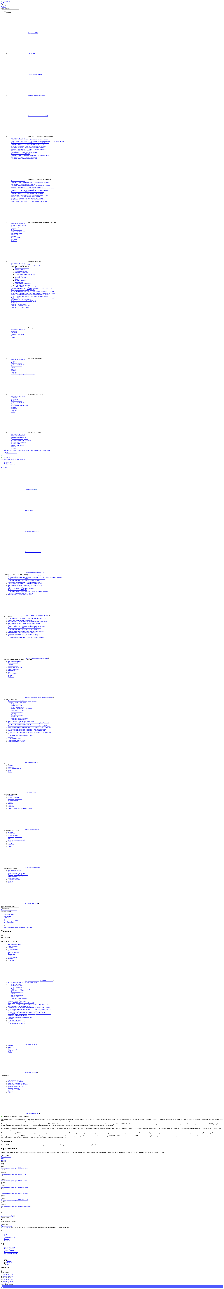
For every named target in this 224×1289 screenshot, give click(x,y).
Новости (6, 1239)
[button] (3, 7)
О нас (6, 1234)
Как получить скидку (10, 1253)
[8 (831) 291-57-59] (2, 3)
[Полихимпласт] (6, 1227)
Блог (5, 1236)
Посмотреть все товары (18, 138)
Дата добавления (6, 1157)
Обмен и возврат (9, 1250)
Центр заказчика (7, 5)
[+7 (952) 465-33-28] (3, 3)
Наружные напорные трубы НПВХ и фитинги (18, 927)
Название (3, 1160)
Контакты (7, 1240)
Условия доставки (9, 1248)
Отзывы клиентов (9, 1237)
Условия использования (11, 1252)
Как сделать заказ (9, 1247)
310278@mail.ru (5, 1283)
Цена (2, 1158)
